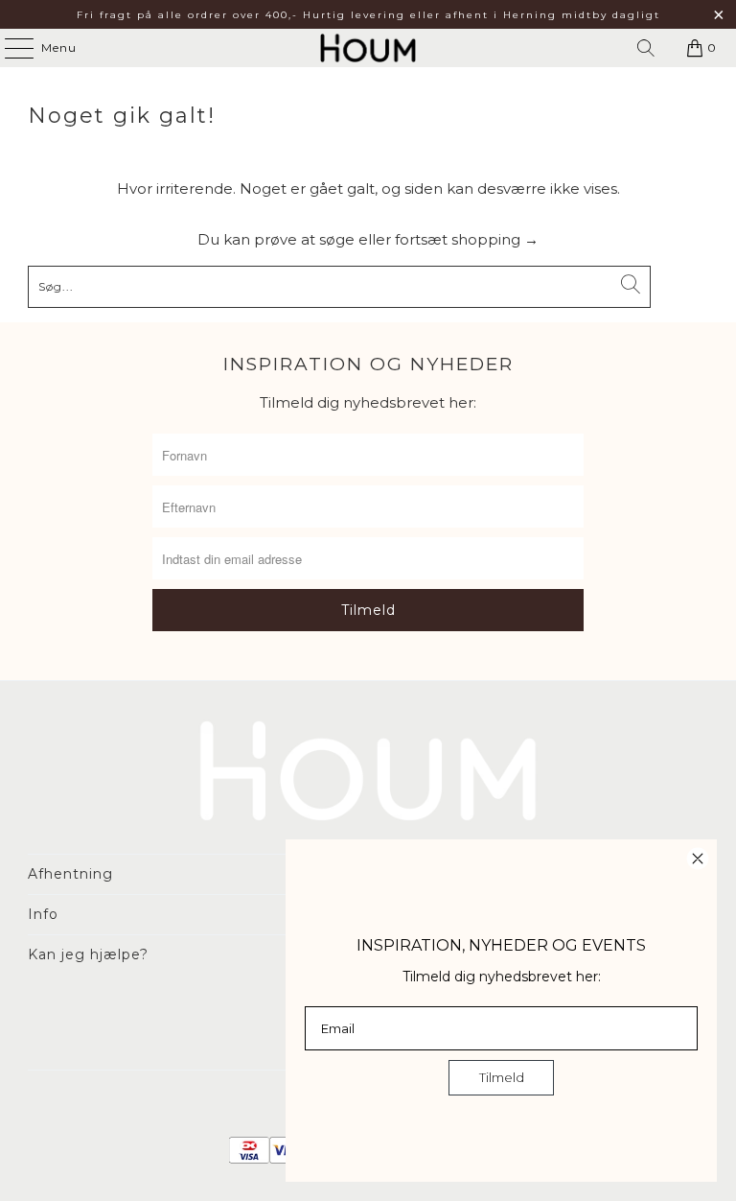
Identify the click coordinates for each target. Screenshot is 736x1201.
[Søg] (646, 48)
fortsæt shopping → (467, 239)
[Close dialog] (697, 858)
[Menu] (9, 48)
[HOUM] (368, 48)
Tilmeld (501, 1077)
